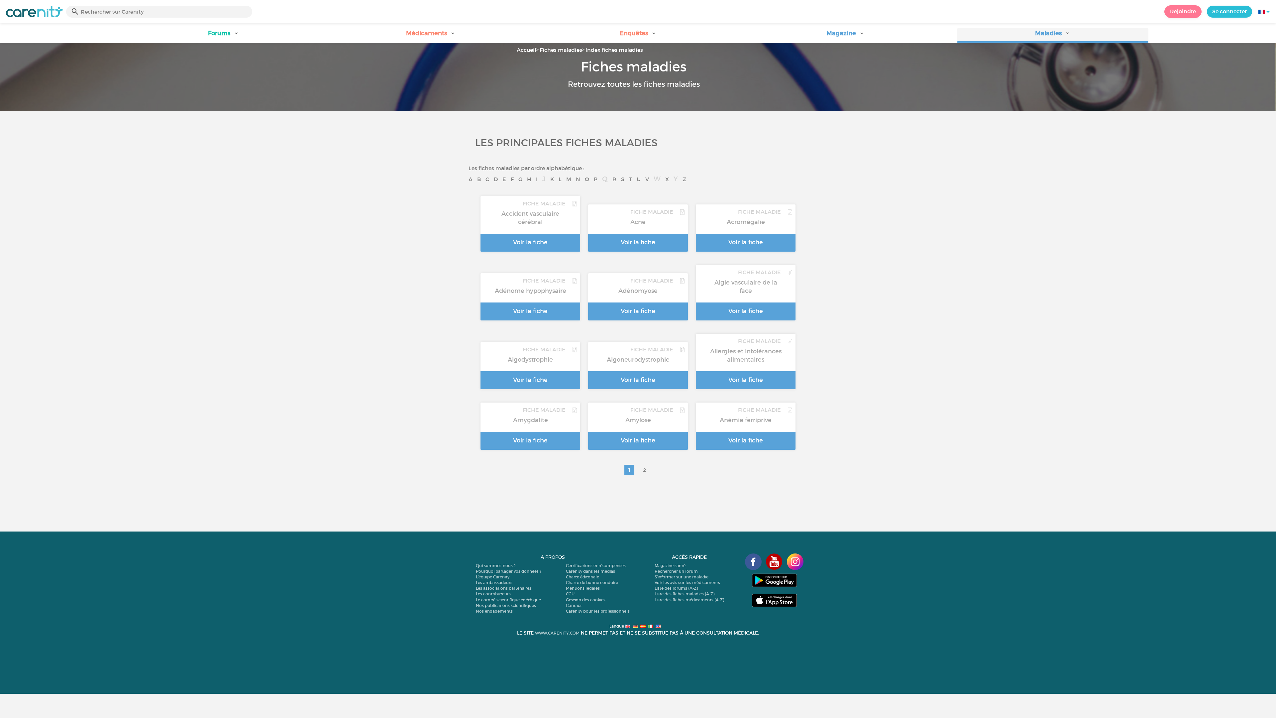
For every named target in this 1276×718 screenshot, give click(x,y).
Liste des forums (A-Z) (676, 588)
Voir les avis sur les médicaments (687, 582)
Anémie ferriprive (746, 420)
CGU (570, 593)
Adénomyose (638, 291)
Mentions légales (583, 588)
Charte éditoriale (582, 576)
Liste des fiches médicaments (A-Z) (689, 599)
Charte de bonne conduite (592, 582)
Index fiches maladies (614, 50)
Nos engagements (494, 611)
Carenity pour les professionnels (598, 611)
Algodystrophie (530, 359)
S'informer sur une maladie (681, 576)
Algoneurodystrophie (638, 359)
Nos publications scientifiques (506, 605)
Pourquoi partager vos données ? (508, 571)
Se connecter (1229, 11)
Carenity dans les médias (590, 571)
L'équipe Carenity (492, 576)
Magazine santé (670, 565)
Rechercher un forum (676, 571)
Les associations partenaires (503, 588)
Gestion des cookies (585, 599)
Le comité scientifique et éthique (508, 599)
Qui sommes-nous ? (495, 565)
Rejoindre (1183, 11)
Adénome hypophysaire (530, 291)
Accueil (526, 50)
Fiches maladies (561, 50)
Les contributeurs (493, 593)
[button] (223, 35)
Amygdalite (530, 420)
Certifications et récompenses (596, 565)
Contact (574, 605)
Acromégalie (746, 222)
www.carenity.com (557, 633)
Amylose (638, 420)
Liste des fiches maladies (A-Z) (684, 593)
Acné (638, 222)
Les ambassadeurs (494, 582)
